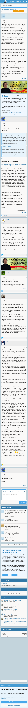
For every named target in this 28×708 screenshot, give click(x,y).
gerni (5, 520)
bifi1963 (25, 636)
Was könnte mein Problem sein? (14, 514)
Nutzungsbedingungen (16, 687)
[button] (3, 491)
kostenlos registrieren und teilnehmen (17, 114)
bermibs (3, 583)
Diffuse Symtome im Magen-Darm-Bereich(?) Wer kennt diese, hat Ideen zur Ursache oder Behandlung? (15, 512)
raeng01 (6, 539)
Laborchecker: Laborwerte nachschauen (12, 604)
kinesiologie (15, 11)
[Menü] (2, 1)
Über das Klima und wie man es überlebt (12, 600)
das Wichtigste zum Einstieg (15, 112)
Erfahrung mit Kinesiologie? (8, 134)
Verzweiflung (8, 519)
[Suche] (26, 1)
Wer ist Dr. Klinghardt (6, 146)
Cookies (4, 685)
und (8, 337)
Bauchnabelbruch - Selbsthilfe (10, 609)
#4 (26, 277)
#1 (26, 20)
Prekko (6, 527)
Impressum (8, 687)
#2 (26, 123)
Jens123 (6, 514)
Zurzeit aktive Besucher (7, 580)
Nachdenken (6, 625)
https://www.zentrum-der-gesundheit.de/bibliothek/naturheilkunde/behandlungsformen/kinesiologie (13, 164)
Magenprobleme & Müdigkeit (11, 532)
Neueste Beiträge (5, 597)
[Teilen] (24, 20)
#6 (26, 347)
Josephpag (7, 583)
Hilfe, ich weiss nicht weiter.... (11, 537)
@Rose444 (4, 279)
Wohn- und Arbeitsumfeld (9, 602)
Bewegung (6, 611)
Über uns (3, 687)
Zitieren (24, 78)
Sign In (5, 574)
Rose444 (4, 11)
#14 (2, 158)
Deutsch (9, 685)
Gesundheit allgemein (8, 607)
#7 (26, 474)
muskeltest (21, 11)
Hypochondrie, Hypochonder (10, 614)
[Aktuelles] (23, 1)
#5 (26, 300)
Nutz (5, 533)
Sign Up (14, 574)
